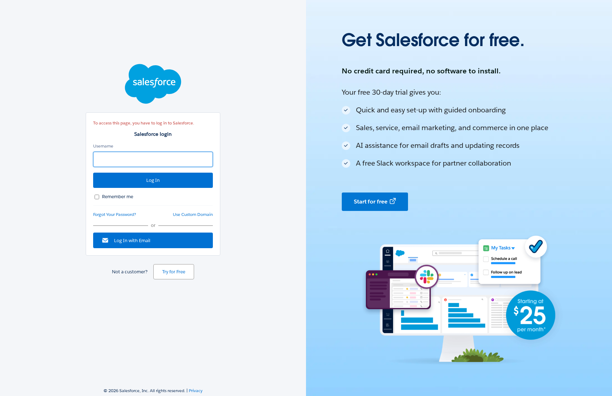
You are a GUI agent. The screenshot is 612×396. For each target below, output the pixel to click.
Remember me (117, 197)
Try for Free (173, 272)
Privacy (196, 390)
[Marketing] (459, 198)
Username (103, 146)
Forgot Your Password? (114, 214)
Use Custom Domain (193, 214)
